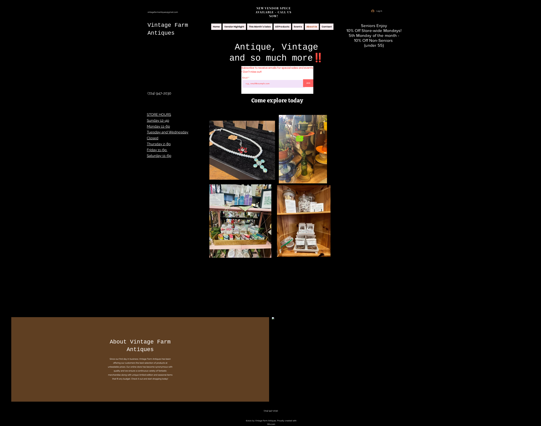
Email (245, 78)
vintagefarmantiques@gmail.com (163, 12)
